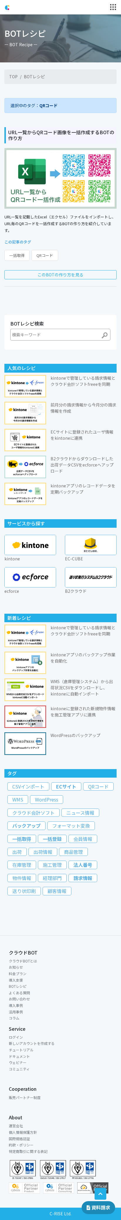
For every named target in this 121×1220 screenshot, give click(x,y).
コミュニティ (19, 1068)
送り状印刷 (24, 890)
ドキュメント (19, 1056)
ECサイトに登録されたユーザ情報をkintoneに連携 (82, 435)
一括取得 (17, 255)
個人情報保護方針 (23, 1132)
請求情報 (82, 878)
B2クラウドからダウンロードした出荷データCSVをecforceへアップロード (82, 465)
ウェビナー (17, 1062)
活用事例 (16, 1011)
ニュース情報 (80, 812)
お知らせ (16, 967)
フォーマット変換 (71, 825)
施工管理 (52, 864)
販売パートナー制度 (25, 1097)
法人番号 (82, 864)
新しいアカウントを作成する (32, 1043)
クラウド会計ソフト (33, 812)
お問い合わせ (19, 998)
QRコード (44, 255)
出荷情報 (42, 851)
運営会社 (16, 1125)
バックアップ (26, 825)
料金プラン (17, 973)
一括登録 (52, 838)
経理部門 (52, 878)
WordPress (46, 799)
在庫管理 (21, 864)
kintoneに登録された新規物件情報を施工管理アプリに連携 (83, 712)
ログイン (16, 1037)
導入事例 (16, 1005)
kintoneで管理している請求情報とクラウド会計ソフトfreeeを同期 (83, 381)
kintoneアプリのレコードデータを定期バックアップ (83, 489)
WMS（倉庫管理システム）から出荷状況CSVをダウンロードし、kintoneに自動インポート (82, 687)
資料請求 (100, 1207)
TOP (13, 76)
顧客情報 (57, 890)
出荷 (17, 851)
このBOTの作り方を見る (60, 275)
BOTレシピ (34, 76)
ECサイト (66, 786)
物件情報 (21, 878)
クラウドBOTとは (23, 960)
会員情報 (82, 838)
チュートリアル (21, 1049)
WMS (17, 799)
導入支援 (16, 979)
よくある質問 (19, 992)
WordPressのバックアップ (75, 735)
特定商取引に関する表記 (28, 1151)
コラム (14, 1017)
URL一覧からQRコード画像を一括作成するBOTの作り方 (61, 135)
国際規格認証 (19, 1138)
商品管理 (73, 851)
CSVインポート (28, 786)
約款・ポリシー (21, 1144)
